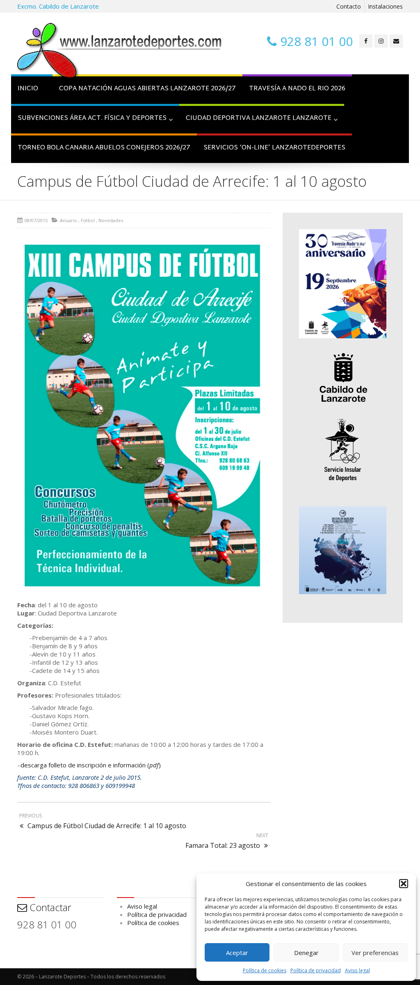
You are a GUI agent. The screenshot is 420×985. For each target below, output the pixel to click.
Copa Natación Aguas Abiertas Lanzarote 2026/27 (147, 89)
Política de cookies (264, 970)
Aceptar (237, 952)
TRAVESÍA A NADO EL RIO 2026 (297, 89)
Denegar (306, 952)
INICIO (28, 89)
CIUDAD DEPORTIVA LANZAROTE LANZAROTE (258, 118)
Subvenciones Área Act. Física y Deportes (92, 118)
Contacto (348, 6)
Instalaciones (385, 6)
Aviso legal (357, 970)
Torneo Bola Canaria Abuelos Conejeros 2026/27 (104, 148)
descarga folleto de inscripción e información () (91, 765)
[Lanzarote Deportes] (119, 51)
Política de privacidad (315, 970)
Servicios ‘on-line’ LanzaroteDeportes (274, 148)
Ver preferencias (375, 952)
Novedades (110, 220)
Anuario (68, 220)
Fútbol (88, 220)
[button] (403, 883)
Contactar (49, 907)
